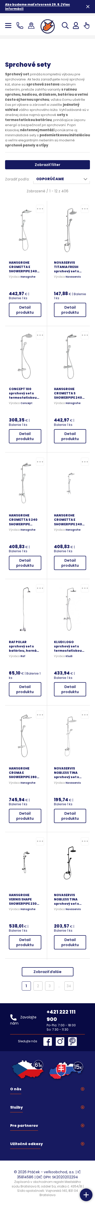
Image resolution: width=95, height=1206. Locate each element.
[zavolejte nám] (20, 25)
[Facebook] (49, 1041)
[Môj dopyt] (86, 25)
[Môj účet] (76, 25)
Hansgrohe (28, 277)
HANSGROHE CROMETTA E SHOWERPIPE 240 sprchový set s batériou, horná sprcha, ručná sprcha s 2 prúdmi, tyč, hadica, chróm (70, 519)
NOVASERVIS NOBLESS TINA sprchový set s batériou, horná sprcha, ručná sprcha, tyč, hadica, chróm (68, 772)
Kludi (69, 656)
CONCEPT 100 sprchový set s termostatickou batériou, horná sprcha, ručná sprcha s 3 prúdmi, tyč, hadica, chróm (25, 393)
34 (69, 986)
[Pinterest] (72, 1041)
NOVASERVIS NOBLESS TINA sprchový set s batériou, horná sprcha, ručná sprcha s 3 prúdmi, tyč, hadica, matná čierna (70, 899)
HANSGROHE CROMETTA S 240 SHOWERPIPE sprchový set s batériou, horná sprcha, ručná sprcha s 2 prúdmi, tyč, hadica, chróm (25, 519)
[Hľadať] (65, 25)
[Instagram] (61, 1041)
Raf (23, 656)
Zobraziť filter (47, 164)
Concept (26, 403)
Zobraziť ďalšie (47, 971)
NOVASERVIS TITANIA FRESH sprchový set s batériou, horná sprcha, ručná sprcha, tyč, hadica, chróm (68, 266)
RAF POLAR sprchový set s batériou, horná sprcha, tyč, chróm (25, 646)
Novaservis (73, 277)
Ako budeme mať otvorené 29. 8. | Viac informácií (37, 6)
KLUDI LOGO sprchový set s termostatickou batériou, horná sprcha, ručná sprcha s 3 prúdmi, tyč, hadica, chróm (70, 646)
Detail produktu (25, 310)
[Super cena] (40, 209)
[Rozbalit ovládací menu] (86, 1194)
